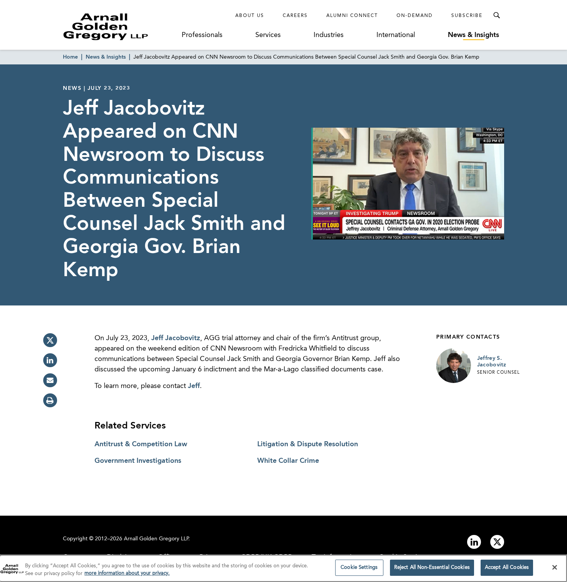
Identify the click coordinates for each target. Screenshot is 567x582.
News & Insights (473, 35)
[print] (50, 400)
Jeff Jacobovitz (175, 338)
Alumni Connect (352, 15)
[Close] (554, 567)
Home (70, 57)
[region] (283, 568)
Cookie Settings (359, 567)
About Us (249, 15)
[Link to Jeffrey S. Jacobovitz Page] (453, 365)
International (395, 35)
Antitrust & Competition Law (140, 444)
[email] (50, 380)
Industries (329, 35)
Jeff (194, 386)
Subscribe (467, 15)
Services (268, 35)
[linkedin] (50, 360)
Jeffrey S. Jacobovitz (491, 362)
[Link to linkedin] (474, 542)
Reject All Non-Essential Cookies (432, 567)
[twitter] (50, 340)
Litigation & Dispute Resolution (307, 444)
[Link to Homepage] (120, 26)
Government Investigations (137, 460)
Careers (295, 15)
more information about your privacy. (127, 573)
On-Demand (415, 15)
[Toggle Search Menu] (496, 15)
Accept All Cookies (507, 567)
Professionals (202, 35)
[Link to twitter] (497, 542)
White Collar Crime (288, 460)
